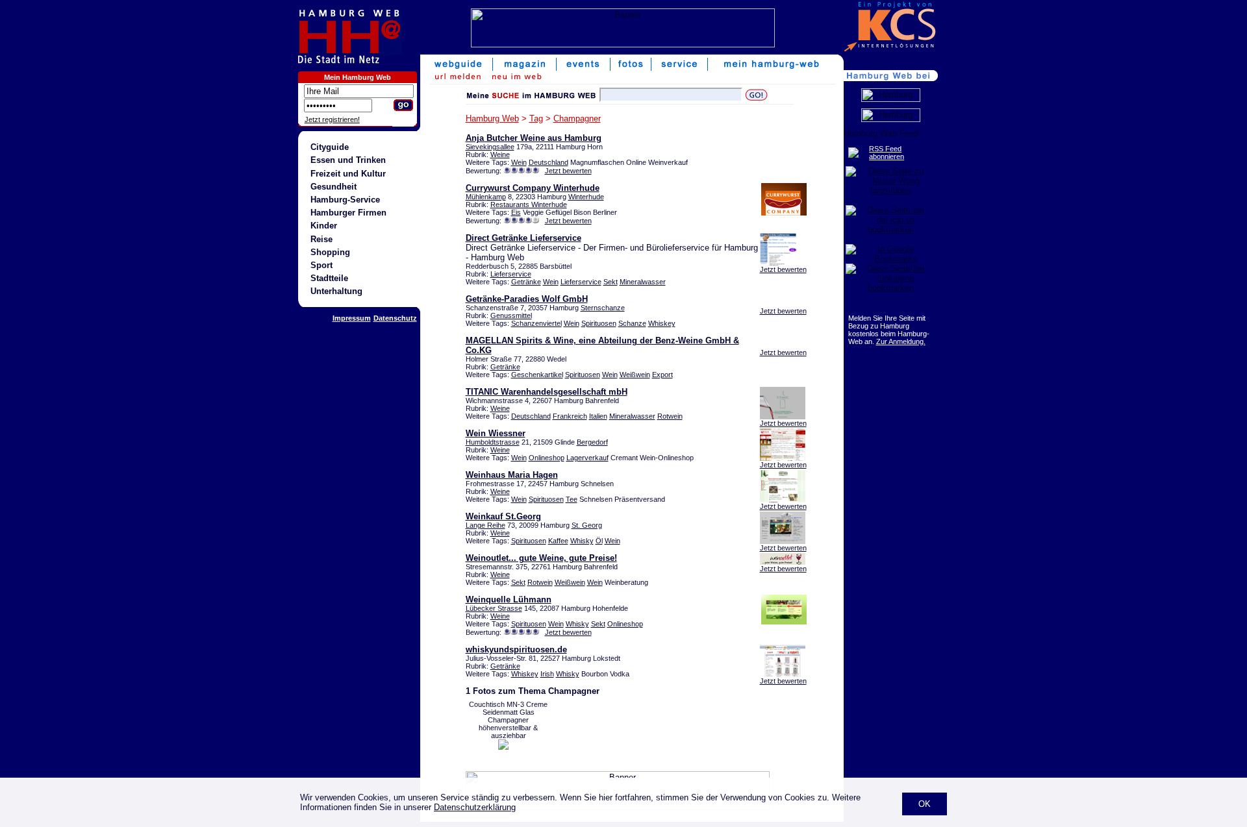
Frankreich (570, 416)
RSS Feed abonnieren (886, 152)
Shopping (330, 252)
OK (924, 804)
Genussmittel (511, 315)
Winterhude (586, 197)
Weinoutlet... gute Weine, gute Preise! (541, 558)
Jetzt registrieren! (332, 119)
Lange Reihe (485, 525)
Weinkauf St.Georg (503, 516)
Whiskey (661, 323)
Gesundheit (333, 186)
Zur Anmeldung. (901, 341)
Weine (500, 154)
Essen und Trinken (348, 160)
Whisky (582, 541)
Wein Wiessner (495, 433)
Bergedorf (592, 442)
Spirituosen (598, 323)
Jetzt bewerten (568, 171)
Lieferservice (510, 274)
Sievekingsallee (490, 147)
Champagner (577, 118)
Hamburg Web (492, 118)
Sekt (610, 282)
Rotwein (670, 416)
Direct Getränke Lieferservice (523, 238)
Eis (516, 212)
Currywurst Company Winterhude (532, 188)
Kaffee (558, 541)
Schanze (632, 323)
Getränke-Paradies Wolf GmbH (527, 299)
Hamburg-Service (345, 199)
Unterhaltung (336, 291)
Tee (571, 499)
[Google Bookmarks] (891, 259)
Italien (598, 416)
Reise (321, 239)
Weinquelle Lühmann (508, 599)
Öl (599, 541)
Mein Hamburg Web (357, 77)
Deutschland (548, 162)
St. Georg (587, 525)
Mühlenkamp (486, 197)
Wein (519, 162)
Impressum (352, 318)
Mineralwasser (643, 282)
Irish (547, 674)
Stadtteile (329, 278)
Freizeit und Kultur (348, 174)
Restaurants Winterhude (528, 204)
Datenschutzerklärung (475, 807)
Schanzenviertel (536, 323)
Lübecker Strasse (494, 608)
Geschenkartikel (537, 374)
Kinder (323, 225)
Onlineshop (546, 458)
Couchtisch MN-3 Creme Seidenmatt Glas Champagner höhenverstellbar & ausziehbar (508, 719)
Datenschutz (395, 318)
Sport (321, 265)
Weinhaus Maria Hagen (512, 475)
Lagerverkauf (587, 458)
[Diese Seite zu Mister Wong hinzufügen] (891, 190)
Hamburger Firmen (348, 212)
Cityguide (329, 147)
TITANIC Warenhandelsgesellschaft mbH (546, 392)
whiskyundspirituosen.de (516, 649)
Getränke (526, 282)
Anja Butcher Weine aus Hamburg (533, 138)
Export (662, 374)
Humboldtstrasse (493, 442)
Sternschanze (603, 308)
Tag (536, 118)
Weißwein (635, 374)
